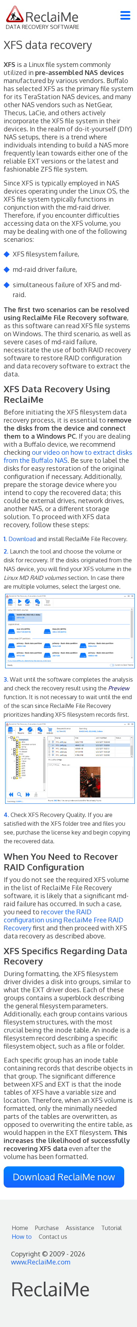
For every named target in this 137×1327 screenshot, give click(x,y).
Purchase (47, 1228)
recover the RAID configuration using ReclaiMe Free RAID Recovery (63, 920)
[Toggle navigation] (125, 15)
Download (22, 539)
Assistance (80, 1228)
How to (22, 1236)
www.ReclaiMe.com (40, 1262)
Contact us (53, 1236)
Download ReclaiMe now (64, 1176)
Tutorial (111, 1228)
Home (20, 1228)
